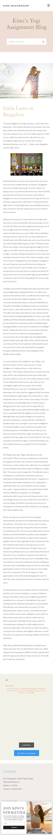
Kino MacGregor (16, 6)
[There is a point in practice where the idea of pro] (16, 707)
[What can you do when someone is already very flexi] (37, 729)
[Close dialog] (50, 803)
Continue (14, 827)
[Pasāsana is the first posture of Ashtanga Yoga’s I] (37, 707)
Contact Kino (16, 789)
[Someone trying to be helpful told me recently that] (16, 729)
